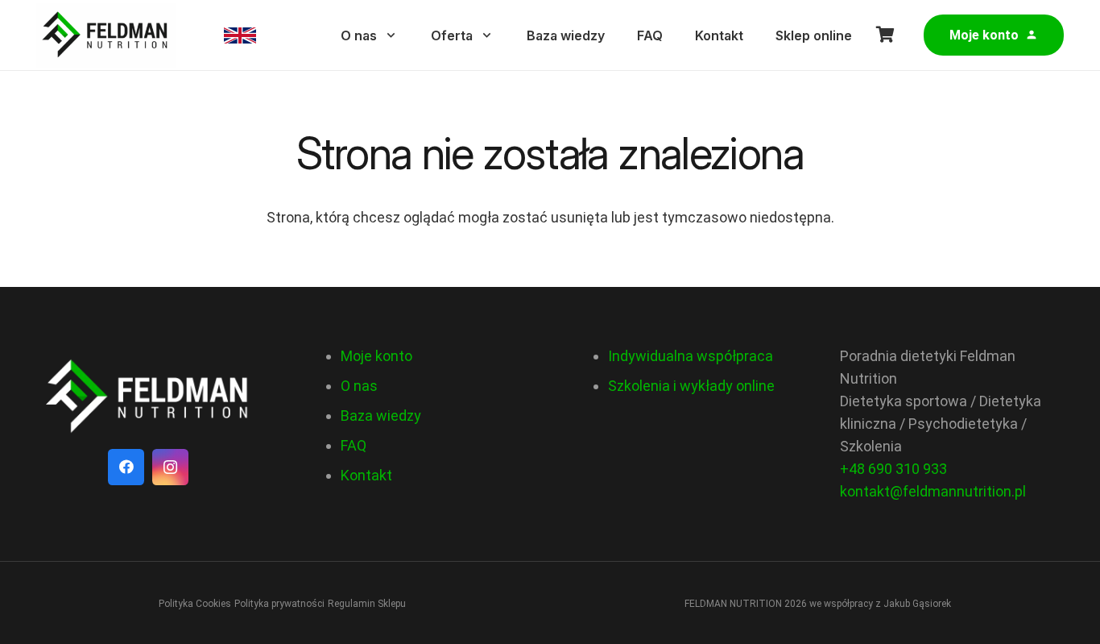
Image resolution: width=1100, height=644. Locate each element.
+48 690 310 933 (893, 468)
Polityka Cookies (195, 603)
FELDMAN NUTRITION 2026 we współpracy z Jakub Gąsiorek (817, 603)
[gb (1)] (240, 35)
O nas (359, 385)
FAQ (353, 445)
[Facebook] (126, 467)
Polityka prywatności (279, 603)
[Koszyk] (886, 35)
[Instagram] (170, 467)
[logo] (148, 396)
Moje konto (376, 355)
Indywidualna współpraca (690, 355)
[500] (106, 35)
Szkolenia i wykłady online (691, 385)
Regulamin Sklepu (367, 603)
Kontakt (366, 475)
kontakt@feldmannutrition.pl (933, 491)
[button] (391, 35)
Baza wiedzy (381, 415)
